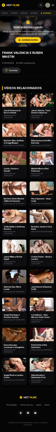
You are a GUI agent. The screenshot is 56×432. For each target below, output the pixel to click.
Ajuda (38, 405)
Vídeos (24, 13)
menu (52, 5)
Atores (34, 13)
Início (5, 13)
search (41, 5)
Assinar (46, 13)
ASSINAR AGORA (28, 40)
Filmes (14, 13)
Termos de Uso (26, 405)
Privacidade (12, 405)
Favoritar (11, 70)
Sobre (47, 405)
